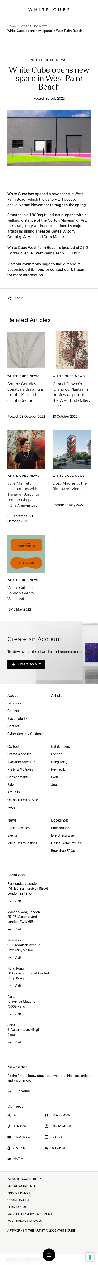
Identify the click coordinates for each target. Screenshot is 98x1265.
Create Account (19, 754)
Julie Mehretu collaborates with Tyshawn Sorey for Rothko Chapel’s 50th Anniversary (23, 495)
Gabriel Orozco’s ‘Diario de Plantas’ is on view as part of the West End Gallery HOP (71, 395)
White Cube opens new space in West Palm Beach (44, 31)
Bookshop (59, 820)
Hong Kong (59, 762)
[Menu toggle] (49, 1254)
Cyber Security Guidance (25, 734)
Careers (13, 711)
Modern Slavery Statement (29, 1214)
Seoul (55, 784)
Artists (56, 695)
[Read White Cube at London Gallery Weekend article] (26, 554)
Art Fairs (13, 792)
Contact (13, 726)
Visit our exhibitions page (28, 264)
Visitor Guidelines (21, 1186)
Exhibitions (60, 746)
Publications (60, 828)
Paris (54, 777)
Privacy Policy (18, 1192)
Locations (14, 703)
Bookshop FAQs (63, 851)
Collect (13, 746)
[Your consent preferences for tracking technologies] (90, 1257)
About (12, 695)
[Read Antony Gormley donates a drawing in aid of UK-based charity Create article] (26, 350)
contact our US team (67, 269)
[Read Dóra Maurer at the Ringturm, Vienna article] (72, 449)
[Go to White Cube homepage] (49, 9)
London (56, 754)
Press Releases (18, 828)
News (11, 26)
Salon (11, 784)
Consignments (18, 777)
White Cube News (34, 26)
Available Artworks (21, 762)
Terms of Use (17, 1207)
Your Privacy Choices (24, 1220)
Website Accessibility (24, 1179)
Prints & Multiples (20, 769)
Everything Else (62, 835)
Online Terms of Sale (22, 800)
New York (58, 769)
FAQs (11, 807)
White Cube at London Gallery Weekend (20, 593)
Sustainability (17, 718)
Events (12, 835)
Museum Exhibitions (22, 843)
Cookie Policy (18, 1199)
